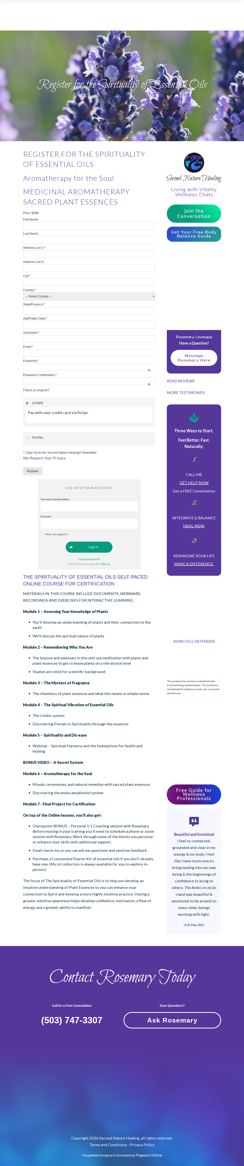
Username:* (31, 332)
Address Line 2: (33, 261)
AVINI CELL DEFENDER (194, 641)
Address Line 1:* (34, 247)
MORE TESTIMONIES (186, 392)
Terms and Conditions (108, 1144)
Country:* (29, 290)
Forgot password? (89, 559)
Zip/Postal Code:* (35, 318)
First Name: (31, 219)
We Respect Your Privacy (44, 458)
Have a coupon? (36, 389)
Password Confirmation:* (40, 375)
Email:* (28, 346)
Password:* (31, 360)
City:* (26, 276)
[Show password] (149, 370)
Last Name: (31, 233)
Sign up (105, 563)
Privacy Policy (142, 1144)
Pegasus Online (149, 1155)
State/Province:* (34, 304)
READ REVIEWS (181, 380)
